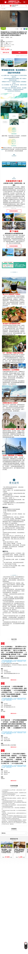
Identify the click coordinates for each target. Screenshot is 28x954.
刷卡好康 (3, 47)
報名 (19, 52)
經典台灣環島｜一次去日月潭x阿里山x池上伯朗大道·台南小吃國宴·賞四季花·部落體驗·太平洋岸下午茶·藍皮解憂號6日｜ (6, 851)
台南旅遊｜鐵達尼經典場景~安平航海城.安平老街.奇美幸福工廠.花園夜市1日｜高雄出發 (19, 851)
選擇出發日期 (6, 52)
